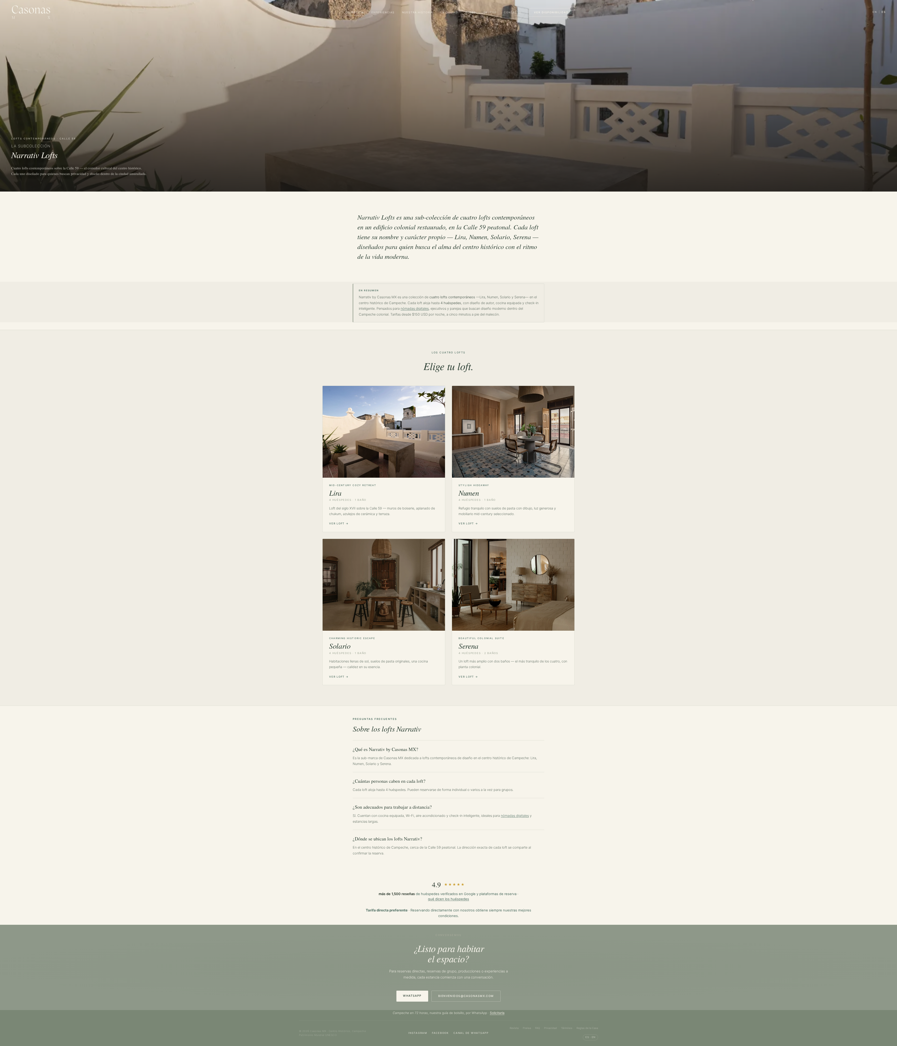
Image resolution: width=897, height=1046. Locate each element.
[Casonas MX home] (31, 12)
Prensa (527, 1028)
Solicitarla (497, 1013)
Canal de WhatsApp (471, 1033)
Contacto (512, 12)
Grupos (490, 12)
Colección (354, 12)
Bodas (470, 12)
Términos (566, 1028)
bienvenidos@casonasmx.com (466, 996)
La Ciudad (449, 12)
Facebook (440, 1033)
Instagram (417, 1033)
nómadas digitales (415, 308)
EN (874, 12)
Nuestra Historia (417, 12)
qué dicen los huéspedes (448, 899)
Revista (514, 1028)
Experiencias (383, 12)
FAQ (537, 1028)
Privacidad (550, 1028)
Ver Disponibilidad (551, 12)
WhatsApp (412, 995)
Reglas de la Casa (587, 1028)
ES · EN (590, 1037)
